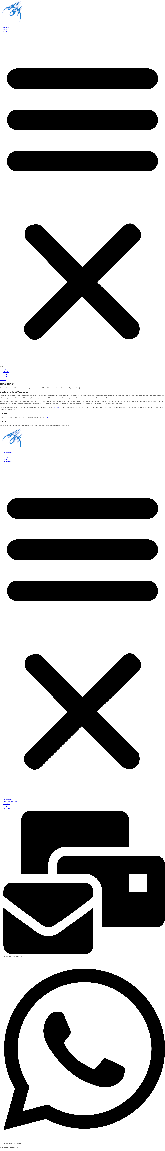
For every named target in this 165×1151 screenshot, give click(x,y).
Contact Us (6, 29)
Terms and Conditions (10, 455)
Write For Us (7, 461)
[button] (82, 200)
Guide (5, 31)
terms (47, 417)
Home (5, 25)
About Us (6, 27)
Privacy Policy (7, 452)
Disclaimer (6, 457)
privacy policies (56, 407)
